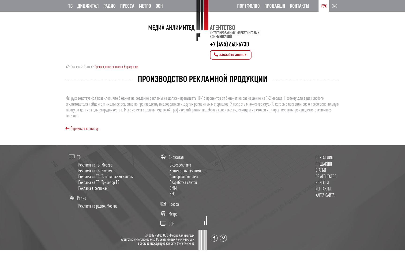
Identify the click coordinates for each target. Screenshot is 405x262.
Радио (109, 6)
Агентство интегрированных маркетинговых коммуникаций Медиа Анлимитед (202, 20)
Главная (75, 67)
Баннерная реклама (184, 176)
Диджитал (88, 6)
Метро (145, 6)
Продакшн (274, 6)
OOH (159, 6)
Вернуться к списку (84, 128)
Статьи (88, 67)
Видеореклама (180, 164)
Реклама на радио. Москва (97, 206)
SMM (173, 188)
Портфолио (248, 6)
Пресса (127, 6)
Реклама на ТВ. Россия (95, 170)
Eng (334, 6)
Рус (324, 6)
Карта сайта (324, 195)
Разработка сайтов (183, 182)
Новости (322, 182)
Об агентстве (325, 176)
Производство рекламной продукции (116, 67)
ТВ (70, 6)
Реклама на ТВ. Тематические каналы (106, 176)
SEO (172, 193)
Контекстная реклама (185, 170)
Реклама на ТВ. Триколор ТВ (98, 182)
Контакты (299, 6)
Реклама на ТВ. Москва (95, 164)
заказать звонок (232, 54)
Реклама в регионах (92, 188)
